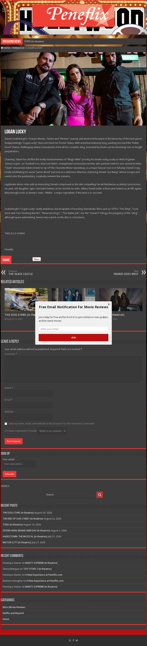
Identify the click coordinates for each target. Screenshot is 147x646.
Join (73, 337)
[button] (73, 307)
